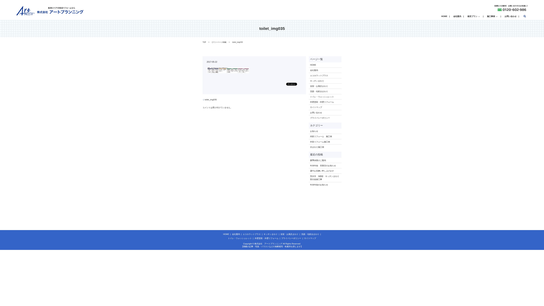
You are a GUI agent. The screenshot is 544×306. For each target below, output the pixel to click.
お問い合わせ (511, 16)
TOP (204, 42)
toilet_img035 (211, 99)
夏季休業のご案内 (318, 160)
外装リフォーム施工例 (320, 142)
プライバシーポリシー (320, 118)
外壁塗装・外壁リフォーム (322, 102)
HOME (444, 16)
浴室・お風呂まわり (319, 86)
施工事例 (491, 16)
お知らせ (314, 131)
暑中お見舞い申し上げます (322, 171)
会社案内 (457, 16)
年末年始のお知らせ (319, 185)
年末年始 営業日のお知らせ (323, 165)
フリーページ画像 (219, 42)
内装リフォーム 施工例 (321, 136)
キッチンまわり (317, 81)
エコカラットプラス (319, 75)
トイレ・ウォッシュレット (322, 97)
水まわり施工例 (317, 147)
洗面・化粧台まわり (319, 91)
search (525, 16)
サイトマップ (316, 107)
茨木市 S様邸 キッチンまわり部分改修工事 (324, 177)
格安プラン (472, 16)
